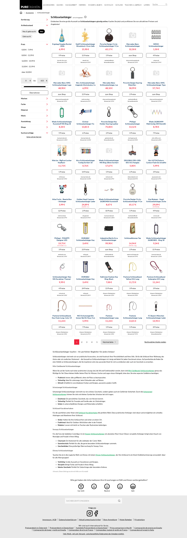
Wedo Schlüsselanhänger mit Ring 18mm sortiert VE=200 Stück (109, 161)
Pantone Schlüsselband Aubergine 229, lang (156, 278)
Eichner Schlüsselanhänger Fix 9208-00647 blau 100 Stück (85, 123)
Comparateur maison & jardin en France (111, 530)
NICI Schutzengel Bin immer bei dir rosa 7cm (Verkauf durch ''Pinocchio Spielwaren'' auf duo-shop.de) (85, 317)
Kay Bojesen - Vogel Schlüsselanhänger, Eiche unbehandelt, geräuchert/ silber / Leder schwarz (156, 200)
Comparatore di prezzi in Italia (142, 530)
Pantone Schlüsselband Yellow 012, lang (132, 278)
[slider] (22, 86)
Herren (82, 5)
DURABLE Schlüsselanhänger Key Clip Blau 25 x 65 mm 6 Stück (85, 278)
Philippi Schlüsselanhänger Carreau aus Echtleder (132, 123)
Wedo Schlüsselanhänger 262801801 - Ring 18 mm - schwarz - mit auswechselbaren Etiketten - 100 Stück (156, 239)
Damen (60, 5)
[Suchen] (119, 501)
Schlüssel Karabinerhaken (88, 413)
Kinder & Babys (95, 5)
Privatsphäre (139, 520)
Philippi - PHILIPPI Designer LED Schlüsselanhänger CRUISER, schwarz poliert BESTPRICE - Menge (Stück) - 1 (62, 239)
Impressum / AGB (49, 520)
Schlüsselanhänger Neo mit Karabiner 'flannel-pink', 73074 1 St (62, 278)
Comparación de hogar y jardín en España (49, 530)
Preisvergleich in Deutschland (62, 528)
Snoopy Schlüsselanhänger (95, 434)
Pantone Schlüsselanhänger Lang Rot (109, 317)
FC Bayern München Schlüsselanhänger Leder (156, 317)
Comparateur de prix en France (81, 530)
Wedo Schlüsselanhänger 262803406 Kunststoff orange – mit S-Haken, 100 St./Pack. (109, 200)
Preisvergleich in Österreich (36, 528)
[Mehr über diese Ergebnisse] (85, 17)
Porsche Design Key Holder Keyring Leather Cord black (109, 123)
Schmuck (108, 5)
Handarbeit (71, 5)
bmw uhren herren (34, 137)
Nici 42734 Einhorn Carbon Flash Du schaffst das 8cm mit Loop (156, 161)
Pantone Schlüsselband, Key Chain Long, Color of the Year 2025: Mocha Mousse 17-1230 (62, 317)
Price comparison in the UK (121, 528)
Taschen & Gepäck (133, 5)
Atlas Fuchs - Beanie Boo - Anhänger (62, 200)
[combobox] (90, 501)
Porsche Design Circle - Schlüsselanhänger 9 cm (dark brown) (109, 45)
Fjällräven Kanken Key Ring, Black (109, 278)
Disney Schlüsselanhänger (105, 455)
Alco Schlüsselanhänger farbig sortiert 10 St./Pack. (85, 161)
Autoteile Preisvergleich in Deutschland (91, 528)
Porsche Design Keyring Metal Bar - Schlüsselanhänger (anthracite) (132, 84)
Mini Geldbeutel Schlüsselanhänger (141, 371)
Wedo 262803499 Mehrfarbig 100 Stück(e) (156, 123)
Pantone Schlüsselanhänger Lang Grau (132, 317)
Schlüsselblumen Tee (132, 238)
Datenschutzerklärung (67, 520)
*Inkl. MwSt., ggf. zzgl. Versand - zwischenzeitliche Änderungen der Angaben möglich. (93, 534)
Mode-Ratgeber (126, 520)
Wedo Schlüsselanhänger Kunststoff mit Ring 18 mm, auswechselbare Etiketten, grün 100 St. (62, 123)
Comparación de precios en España (148, 528)
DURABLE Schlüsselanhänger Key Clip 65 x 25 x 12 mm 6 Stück (85, 239)
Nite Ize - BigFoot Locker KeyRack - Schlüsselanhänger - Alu (62, 161)
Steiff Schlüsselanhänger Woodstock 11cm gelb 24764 (85, 45)
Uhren (147, 5)
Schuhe (119, 5)
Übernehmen (34, 93)
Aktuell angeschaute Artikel (90, 520)
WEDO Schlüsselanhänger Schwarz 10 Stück (156, 45)
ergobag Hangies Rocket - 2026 (61, 45)
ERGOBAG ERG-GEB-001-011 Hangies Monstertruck (132, 161)
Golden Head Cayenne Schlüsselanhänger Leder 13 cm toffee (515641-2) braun (85, 200)
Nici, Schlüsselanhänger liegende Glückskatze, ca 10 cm (85, 84)
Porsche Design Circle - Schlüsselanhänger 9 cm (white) (132, 200)
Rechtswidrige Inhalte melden (155, 342)
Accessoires (48, 5)
